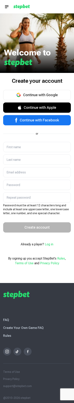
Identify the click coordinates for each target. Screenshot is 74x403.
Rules (61, 258)
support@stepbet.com (17, 386)
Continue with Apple (40, 107)
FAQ (6, 320)
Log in (49, 244)
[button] (6, 7)
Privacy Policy (49, 263)
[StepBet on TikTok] (17, 352)
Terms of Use (24, 263)
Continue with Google (40, 95)
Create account (37, 227)
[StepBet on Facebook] (28, 352)
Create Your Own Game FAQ (23, 328)
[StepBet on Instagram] (7, 352)
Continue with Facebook (39, 120)
